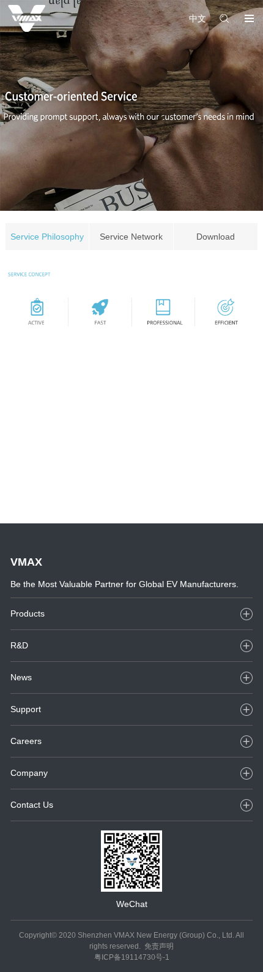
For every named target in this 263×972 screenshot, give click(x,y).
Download (215, 236)
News (21, 677)
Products (27, 613)
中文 (197, 18)
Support (25, 709)
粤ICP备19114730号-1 (131, 957)
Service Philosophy (47, 236)
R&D (19, 645)
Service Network (131, 236)
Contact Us (31, 805)
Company (29, 773)
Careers (26, 741)
